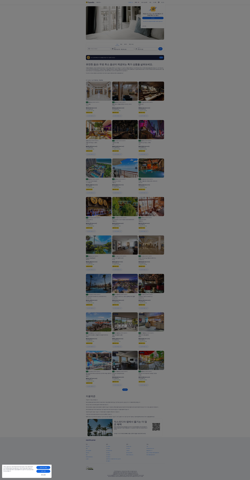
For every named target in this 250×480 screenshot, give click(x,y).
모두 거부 (43, 471)
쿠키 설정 (43, 474)
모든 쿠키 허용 (43, 467)
